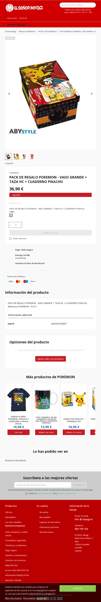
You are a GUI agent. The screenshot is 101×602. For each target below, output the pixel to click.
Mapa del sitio (11, 565)
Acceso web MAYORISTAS (17, 570)
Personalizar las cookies (35, 598)
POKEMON (14, 173)
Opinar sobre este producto (50, 359)
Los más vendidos (13, 522)
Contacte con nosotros (15, 560)
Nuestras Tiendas (13, 580)
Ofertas (8, 512)
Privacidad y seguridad (15, 540)
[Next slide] (92, 94)
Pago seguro (11, 550)
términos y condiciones (66, 493)
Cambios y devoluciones (16, 555)
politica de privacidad (45, 493)
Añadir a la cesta (50, 232)
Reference (13, 306)
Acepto (77, 588)
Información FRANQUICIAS (17, 575)
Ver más (18, 432)
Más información (13, 598)
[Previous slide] (9, 94)
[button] (8, 156)
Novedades (10, 517)
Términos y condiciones (15, 545)
